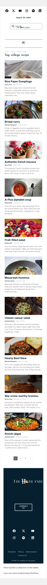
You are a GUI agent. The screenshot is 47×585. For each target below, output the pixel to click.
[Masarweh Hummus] (23, 266)
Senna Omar (8, 399)
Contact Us (22, 555)
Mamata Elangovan (11, 125)
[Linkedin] (40, 11)
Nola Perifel (8, 165)
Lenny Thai (8, 84)
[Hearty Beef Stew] (23, 346)
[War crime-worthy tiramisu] (23, 384)
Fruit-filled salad (15, 239)
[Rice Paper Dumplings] (23, 69)
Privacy (21, 552)
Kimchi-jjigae (13, 433)
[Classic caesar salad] (23, 306)
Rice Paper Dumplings (18, 81)
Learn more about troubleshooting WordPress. (21, 573)
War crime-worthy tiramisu (22, 396)
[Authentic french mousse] (23, 150)
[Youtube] (20, 11)
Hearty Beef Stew (16, 358)
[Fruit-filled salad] (23, 228)
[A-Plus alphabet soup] (23, 187)
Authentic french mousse (21, 161)
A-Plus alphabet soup (18, 199)
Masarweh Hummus (17, 277)
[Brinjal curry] (23, 110)
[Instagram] (27, 11)
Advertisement (31, 552)
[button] (23, 42)
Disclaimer (12, 552)
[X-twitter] (14, 11)
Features (7, 77)
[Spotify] (33, 11)
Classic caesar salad (17, 317)
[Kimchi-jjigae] (23, 422)
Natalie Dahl (8, 203)
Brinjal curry (12, 121)
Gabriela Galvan (10, 281)
